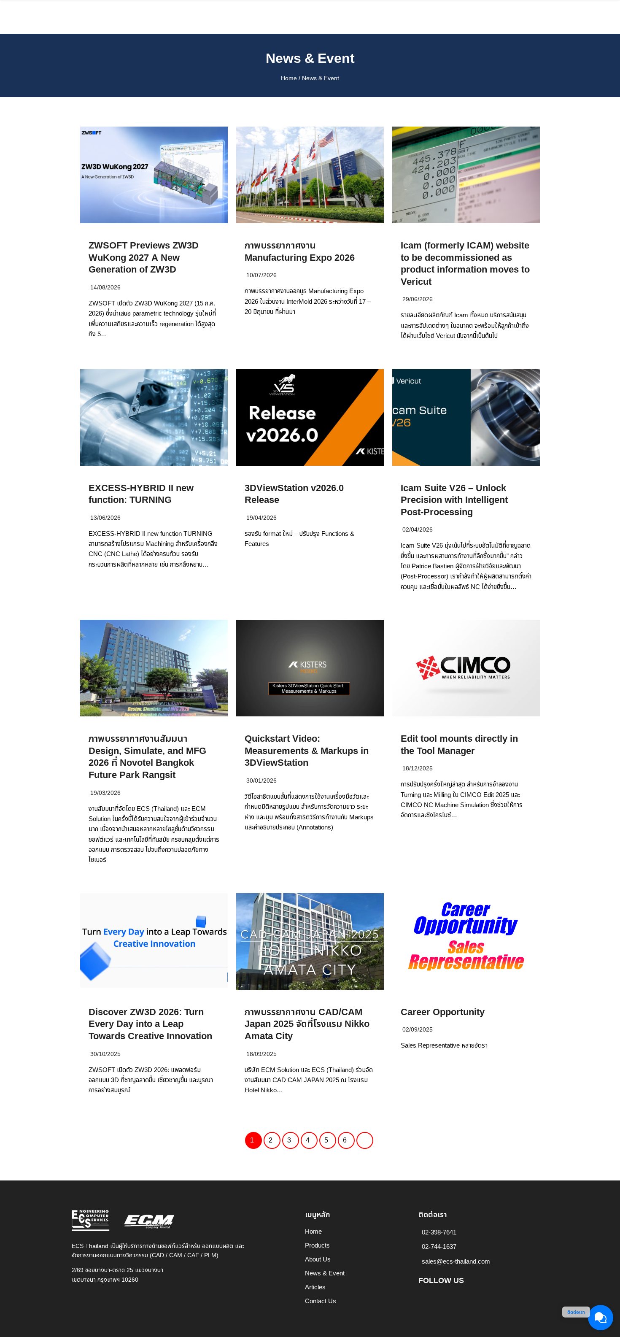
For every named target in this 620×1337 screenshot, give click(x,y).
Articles (315, 1287)
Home (289, 78)
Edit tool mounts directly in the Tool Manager (459, 745)
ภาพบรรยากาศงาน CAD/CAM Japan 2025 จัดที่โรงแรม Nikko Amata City (307, 1024)
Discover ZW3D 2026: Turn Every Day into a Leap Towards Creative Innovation (150, 1024)
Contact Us (320, 1301)
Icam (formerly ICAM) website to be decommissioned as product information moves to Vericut (465, 264)
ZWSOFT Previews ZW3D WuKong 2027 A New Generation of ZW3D (144, 258)
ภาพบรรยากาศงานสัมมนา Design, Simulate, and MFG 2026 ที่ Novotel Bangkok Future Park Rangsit (147, 757)
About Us (318, 1259)
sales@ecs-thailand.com (456, 1262)
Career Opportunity (443, 1012)
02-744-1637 (439, 1247)
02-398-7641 (439, 1232)
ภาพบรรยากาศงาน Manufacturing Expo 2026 (300, 252)
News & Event (310, 59)
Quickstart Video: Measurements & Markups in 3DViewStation (307, 751)
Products (317, 1246)
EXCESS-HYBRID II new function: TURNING (141, 494)
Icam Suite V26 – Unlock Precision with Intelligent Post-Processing (454, 500)
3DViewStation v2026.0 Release (294, 494)
